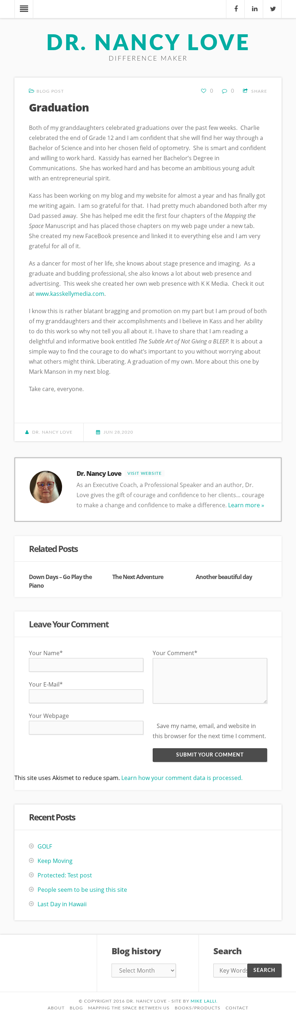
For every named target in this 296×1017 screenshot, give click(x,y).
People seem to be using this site (82, 890)
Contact (237, 1008)
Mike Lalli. (204, 1001)
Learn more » (246, 505)
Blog (76, 1008)
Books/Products (198, 1008)
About (56, 1008)
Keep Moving (55, 861)
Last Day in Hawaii (62, 904)
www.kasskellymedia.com (70, 294)
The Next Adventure (137, 577)
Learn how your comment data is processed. (182, 778)
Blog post (50, 91)
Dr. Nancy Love (148, 43)
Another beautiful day (224, 577)
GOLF (45, 846)
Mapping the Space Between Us (129, 1008)
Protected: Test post (65, 875)
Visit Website (144, 473)
